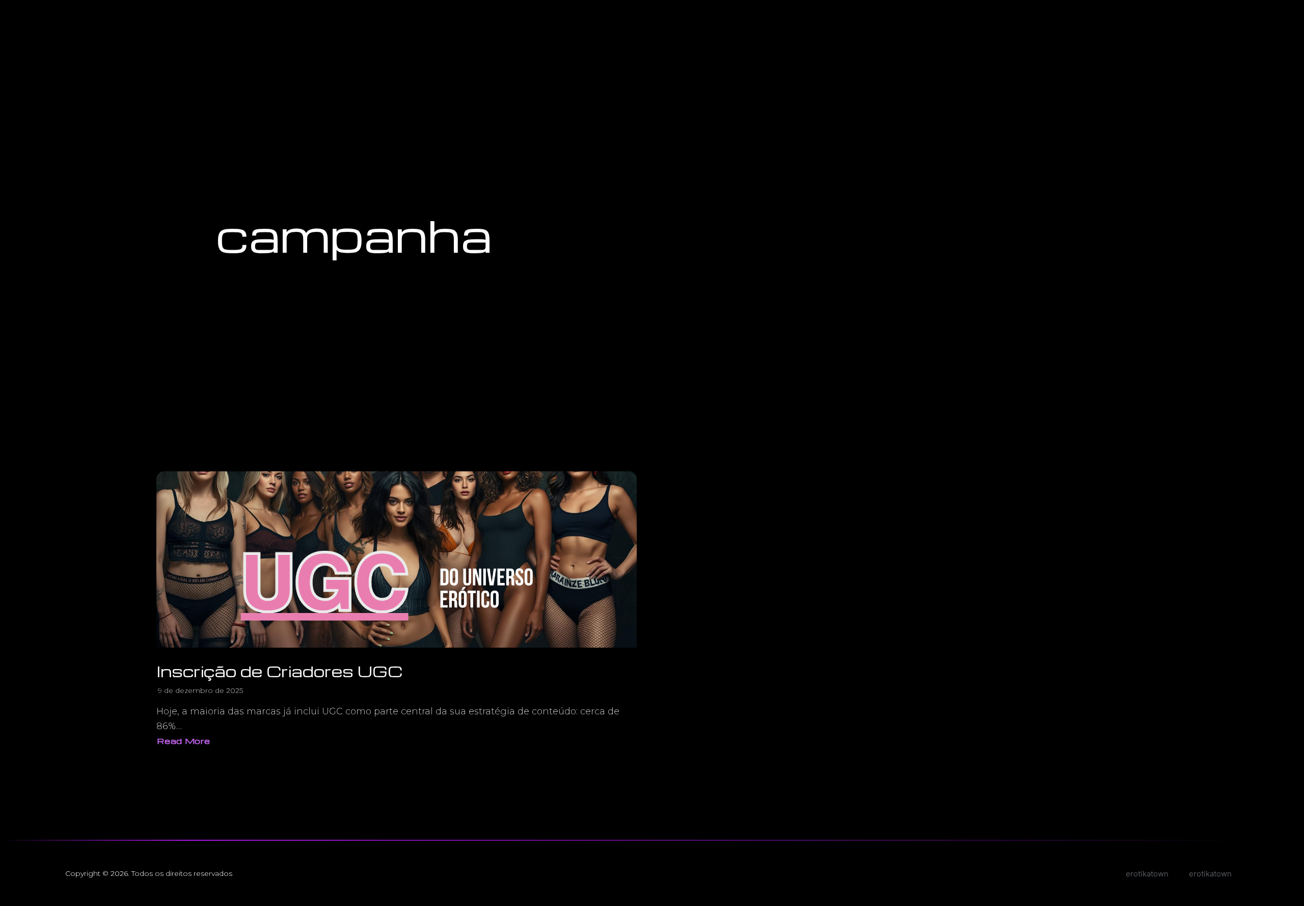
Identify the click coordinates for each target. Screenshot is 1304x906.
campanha (354, 234)
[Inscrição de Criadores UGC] (396, 559)
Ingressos (1183, 19)
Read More (183, 742)
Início (1143, 19)
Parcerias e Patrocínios (1253, 19)
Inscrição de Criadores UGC (279, 671)
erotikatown (1210, 873)
